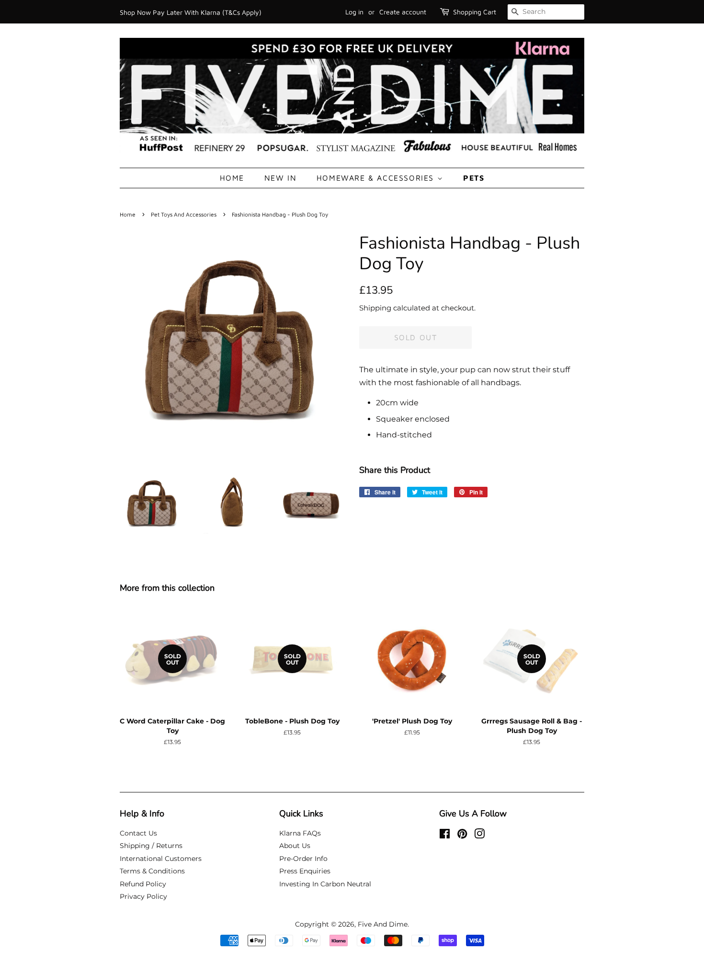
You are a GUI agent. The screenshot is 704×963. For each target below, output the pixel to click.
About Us (294, 845)
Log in (354, 12)
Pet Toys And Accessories (183, 214)
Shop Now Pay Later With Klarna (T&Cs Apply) (190, 12)
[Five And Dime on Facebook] (444, 835)
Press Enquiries (304, 871)
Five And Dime (383, 924)
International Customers (161, 858)
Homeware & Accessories (377, 177)
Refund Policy (143, 884)
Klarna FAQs (300, 833)
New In (280, 177)
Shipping (375, 307)
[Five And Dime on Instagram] (479, 835)
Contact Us (138, 833)
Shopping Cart (474, 12)
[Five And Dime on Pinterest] (462, 835)
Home (232, 177)
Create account (402, 12)
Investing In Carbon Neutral (325, 884)
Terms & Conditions (152, 871)
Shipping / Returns (151, 845)
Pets (473, 177)
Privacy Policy (143, 896)
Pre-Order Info (303, 858)
